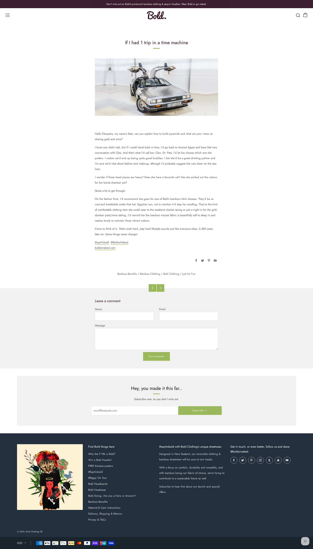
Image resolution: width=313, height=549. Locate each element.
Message (100, 325)
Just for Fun (189, 274)
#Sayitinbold (95, 472)
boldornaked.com (105, 248)
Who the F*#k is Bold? (101, 454)
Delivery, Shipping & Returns (105, 514)
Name (98, 309)
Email (162, 309)
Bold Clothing (171, 274)
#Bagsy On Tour (97, 478)
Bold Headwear (97, 490)
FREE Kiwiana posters (100, 466)
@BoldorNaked (119, 242)
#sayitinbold (102, 242)
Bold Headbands (98, 484)
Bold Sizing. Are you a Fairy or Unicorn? (112, 496)
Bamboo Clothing (150, 274)
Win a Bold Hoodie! (100, 460)
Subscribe (198, 410)
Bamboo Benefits (127, 274)
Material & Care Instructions (104, 508)
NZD (19, 543)
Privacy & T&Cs (97, 520)
